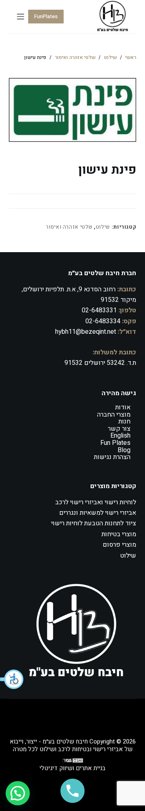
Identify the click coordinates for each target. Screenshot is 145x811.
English (120, 435)
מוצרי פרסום (119, 545)
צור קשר (119, 429)
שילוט (103, 227)
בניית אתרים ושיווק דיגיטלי (72, 768)
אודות (122, 407)
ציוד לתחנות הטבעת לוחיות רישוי (93, 523)
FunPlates (46, 16)
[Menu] (20, 16)
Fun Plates (115, 443)
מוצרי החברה (113, 414)
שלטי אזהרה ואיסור (69, 227)
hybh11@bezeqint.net (85, 332)
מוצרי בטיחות (119, 534)
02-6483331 (99, 310)
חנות (124, 421)
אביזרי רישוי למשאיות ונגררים (97, 513)
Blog (124, 450)
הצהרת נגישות (112, 457)
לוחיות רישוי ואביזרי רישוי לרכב (95, 502)
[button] (12, 679)
